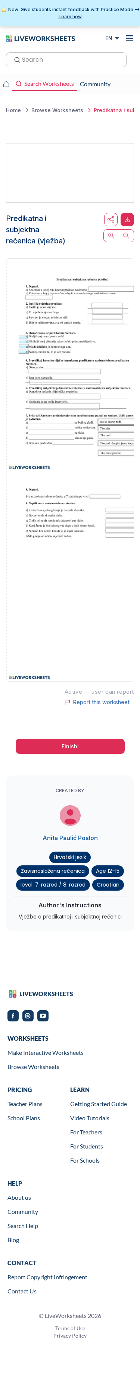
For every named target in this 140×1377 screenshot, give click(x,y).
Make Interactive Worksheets (45, 1052)
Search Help (22, 1225)
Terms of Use (70, 1328)
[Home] (40, 38)
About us (19, 1197)
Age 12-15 (107, 871)
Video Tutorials (89, 1117)
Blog (13, 1239)
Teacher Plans (25, 1103)
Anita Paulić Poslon (70, 838)
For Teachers (86, 1131)
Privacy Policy (70, 1335)
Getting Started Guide (98, 1103)
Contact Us (22, 1291)
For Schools (85, 1160)
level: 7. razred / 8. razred (53, 884)
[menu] (129, 38)
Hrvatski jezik (70, 857)
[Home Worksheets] (6, 84)
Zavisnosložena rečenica (53, 871)
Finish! (70, 746)
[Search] (15, 59)
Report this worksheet (101, 702)
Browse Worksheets (33, 1066)
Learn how (70, 16)
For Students (86, 1146)
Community (22, 1211)
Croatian (108, 884)
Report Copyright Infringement (47, 1276)
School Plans (23, 1117)
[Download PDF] (127, 219)
